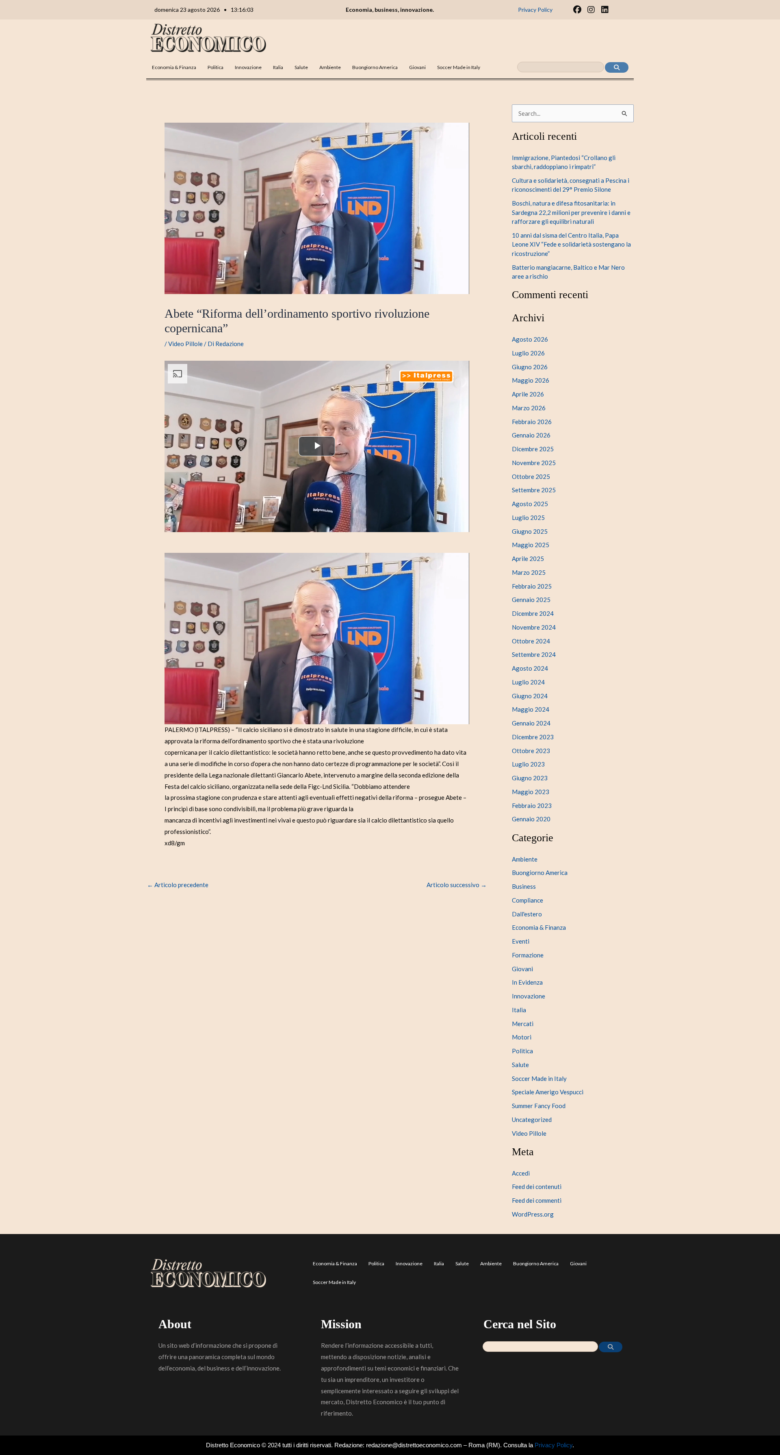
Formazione (528, 955)
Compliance (527, 900)
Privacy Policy (553, 1445)
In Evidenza (527, 982)
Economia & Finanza (174, 67)
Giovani (417, 67)
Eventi (520, 941)
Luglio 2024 (528, 682)
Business (524, 886)
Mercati (522, 1023)
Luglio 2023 (528, 764)
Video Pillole (185, 343)
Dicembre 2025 (533, 449)
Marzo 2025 (529, 572)
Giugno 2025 (530, 531)
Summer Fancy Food (539, 1105)
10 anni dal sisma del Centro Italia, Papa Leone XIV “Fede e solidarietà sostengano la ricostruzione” (571, 244)
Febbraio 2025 (532, 586)
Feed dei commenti (536, 1200)
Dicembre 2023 (533, 736)
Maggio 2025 (530, 544)
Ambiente (330, 67)
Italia (278, 67)
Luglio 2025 (528, 517)
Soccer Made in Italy (458, 67)
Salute (301, 67)
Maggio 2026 (530, 380)
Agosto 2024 (530, 668)
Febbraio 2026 (532, 421)
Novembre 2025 (534, 462)
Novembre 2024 (534, 627)
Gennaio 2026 (531, 435)
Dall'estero (527, 914)
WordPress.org (533, 1214)
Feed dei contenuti (536, 1186)
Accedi (521, 1173)
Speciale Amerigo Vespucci (547, 1092)
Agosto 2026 (530, 339)
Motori (521, 1037)
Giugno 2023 (530, 778)
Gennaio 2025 (531, 599)
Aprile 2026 (528, 394)
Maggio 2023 (530, 791)
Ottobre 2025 (531, 476)
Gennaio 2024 (531, 723)
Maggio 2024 (530, 709)
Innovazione (248, 67)
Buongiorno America (375, 67)
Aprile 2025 (528, 558)
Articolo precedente (177, 885)
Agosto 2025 (530, 503)
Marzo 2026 (529, 407)
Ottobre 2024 (531, 641)
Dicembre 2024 (533, 613)
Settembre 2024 (534, 654)
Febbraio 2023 (532, 805)
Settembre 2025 (534, 490)
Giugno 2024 (530, 695)
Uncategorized (532, 1119)
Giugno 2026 (530, 366)
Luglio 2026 (528, 353)
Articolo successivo (457, 885)
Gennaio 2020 (531, 819)
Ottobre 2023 (531, 750)
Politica (215, 67)
